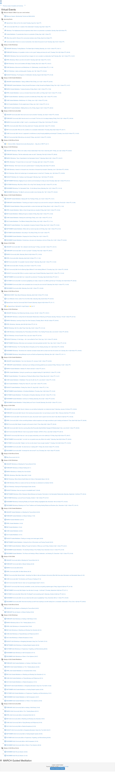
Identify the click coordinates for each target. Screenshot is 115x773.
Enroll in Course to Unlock (57, 768)
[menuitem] (1, 3)
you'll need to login (63, 766)
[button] (1, 1)
